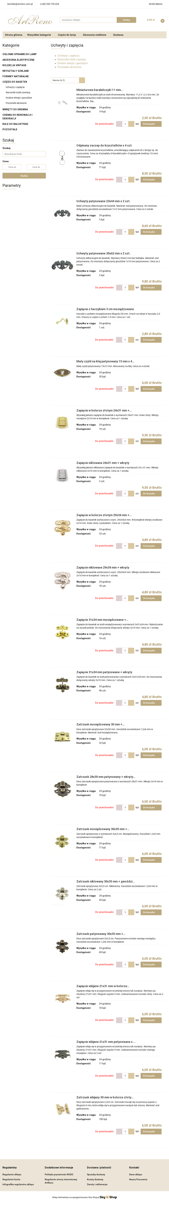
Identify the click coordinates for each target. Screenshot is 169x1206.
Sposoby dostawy (96, 1174)
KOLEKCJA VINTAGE (14, 65)
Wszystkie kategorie (39, 34)
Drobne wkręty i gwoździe (19, 97)
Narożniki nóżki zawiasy (18, 92)
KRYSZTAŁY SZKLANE (16, 70)
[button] (9, 1167)
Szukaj (24, 175)
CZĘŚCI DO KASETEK (15, 81)
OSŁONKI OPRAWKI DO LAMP (19, 54)
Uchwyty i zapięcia (15, 87)
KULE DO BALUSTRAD (15, 124)
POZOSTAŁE (9, 129)
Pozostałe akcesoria (16, 103)
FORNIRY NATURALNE (15, 76)
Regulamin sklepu (11, 1174)
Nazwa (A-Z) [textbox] (59, 80)
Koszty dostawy (95, 1179)
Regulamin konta (11, 1179)
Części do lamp (67, 34)
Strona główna (13, 34)
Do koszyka (149, 124)
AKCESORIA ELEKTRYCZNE (18, 59)
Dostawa (118, 34)
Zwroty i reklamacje (97, 1184)
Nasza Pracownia (138, 1179)
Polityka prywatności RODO (59, 1174)
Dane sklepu (135, 1174)
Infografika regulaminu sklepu (18, 1184)
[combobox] (68, 80)
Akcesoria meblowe (95, 34)
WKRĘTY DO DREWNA (15, 109)
